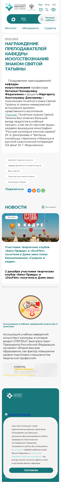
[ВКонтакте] (29, 191)
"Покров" (11, 114)
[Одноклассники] (34, 191)
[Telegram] (39, 191)
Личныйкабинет (50, 18)
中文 (54, 4)
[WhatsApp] (43, 191)
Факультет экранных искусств (20, 160)
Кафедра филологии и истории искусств (24, 165)
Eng (47, 4)
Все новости (51, 207)
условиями (18, 450)
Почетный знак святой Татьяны (21, 176)
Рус (41, 4)
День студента (14, 171)
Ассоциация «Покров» (17, 182)
